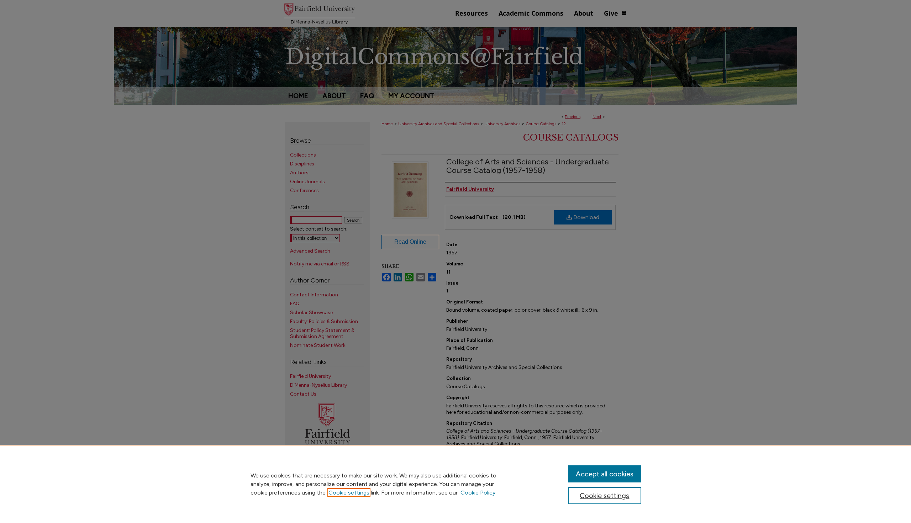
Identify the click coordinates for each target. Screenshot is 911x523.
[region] (455, 484)
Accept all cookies (604, 474)
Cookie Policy (477, 492)
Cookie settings (348, 492)
